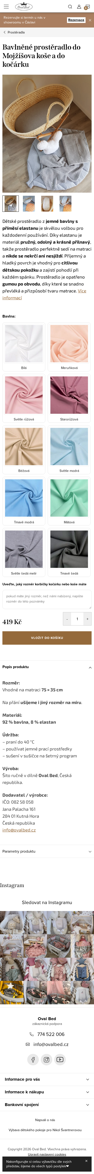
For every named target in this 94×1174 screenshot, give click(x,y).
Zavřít (28, 651)
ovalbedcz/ (46, 1059)
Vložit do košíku (47, 638)
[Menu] (6, 6)
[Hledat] (70, 6)
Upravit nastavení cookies (47, 1154)
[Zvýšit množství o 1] (87, 618)
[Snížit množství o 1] (67, 618)
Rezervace (76, 19)
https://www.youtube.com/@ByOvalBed (60, 1059)
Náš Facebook (33, 1059)
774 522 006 (51, 1034)
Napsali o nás (45, 1120)
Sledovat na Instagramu (47, 902)
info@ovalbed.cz (51, 1044)
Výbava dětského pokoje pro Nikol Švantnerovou (45, 1130)
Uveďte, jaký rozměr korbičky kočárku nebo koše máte (44, 584)
